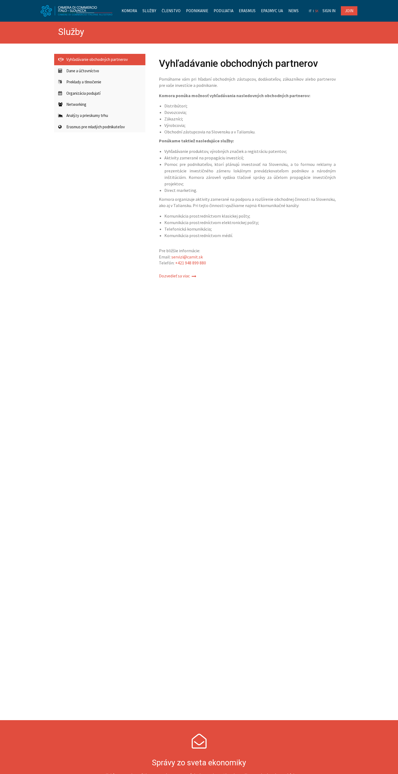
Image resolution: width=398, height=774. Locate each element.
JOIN (349, 10)
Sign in (328, 10)
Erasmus (247, 10)
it (310, 11)
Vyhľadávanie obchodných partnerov (97, 59)
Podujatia (223, 10)
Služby (149, 10)
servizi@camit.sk (187, 257)
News (293, 10)
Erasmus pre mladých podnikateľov (95, 126)
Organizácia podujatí (83, 93)
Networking (76, 104)
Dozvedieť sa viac (174, 275)
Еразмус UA (272, 10)
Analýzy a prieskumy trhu (87, 115)
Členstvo (171, 10)
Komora (129, 10)
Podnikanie (197, 10)
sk (316, 11)
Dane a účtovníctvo (82, 70)
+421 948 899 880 (190, 262)
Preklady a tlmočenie (83, 81)
